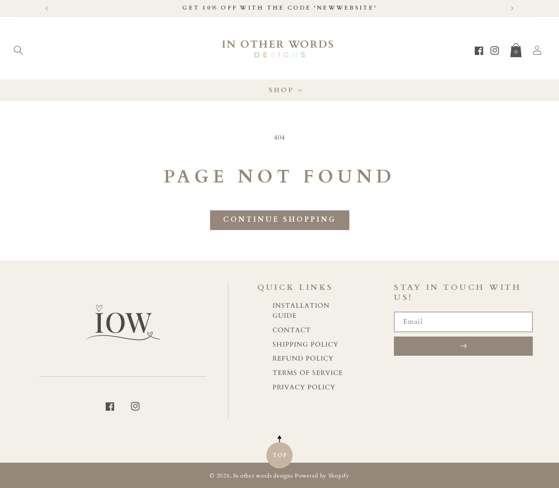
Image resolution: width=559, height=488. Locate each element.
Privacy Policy (304, 387)
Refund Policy (303, 358)
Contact (292, 330)
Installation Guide (301, 310)
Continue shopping (279, 219)
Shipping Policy (305, 344)
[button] (18, 48)
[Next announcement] (512, 8)
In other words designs (263, 476)
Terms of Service (308, 373)
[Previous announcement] (46, 8)
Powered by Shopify (322, 476)
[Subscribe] (463, 346)
